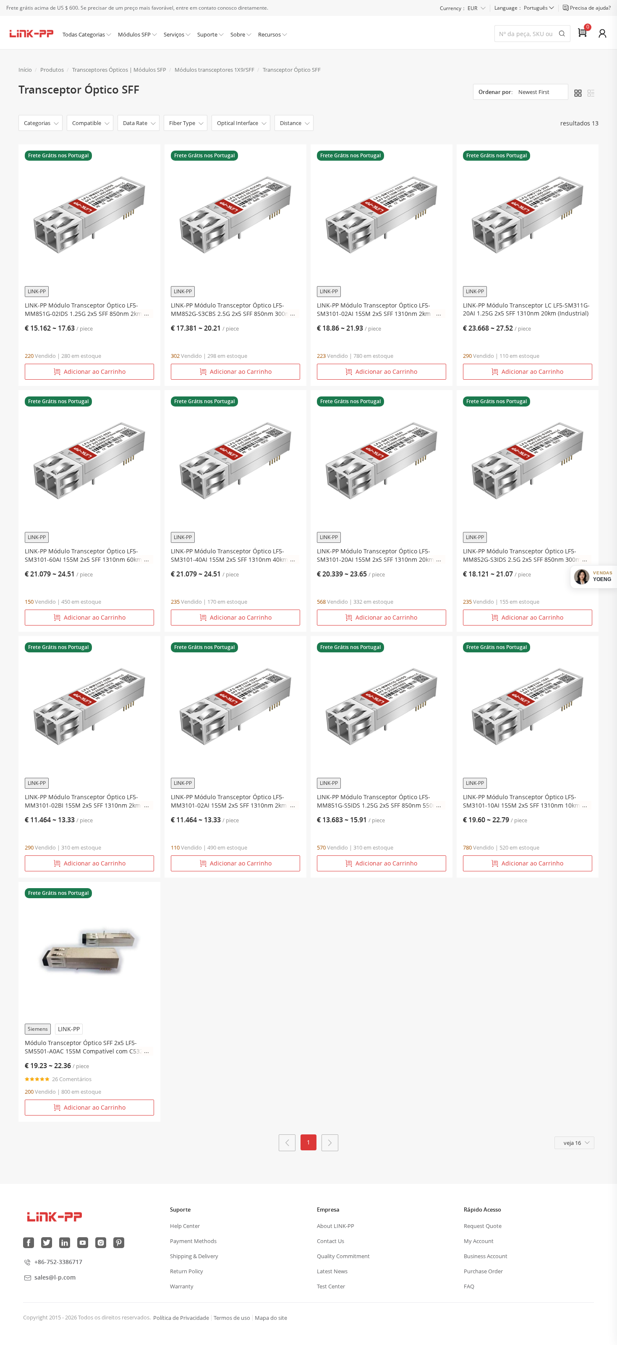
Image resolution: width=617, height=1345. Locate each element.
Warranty (181, 1286)
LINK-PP (37, 291)
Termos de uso (232, 1318)
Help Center (185, 1226)
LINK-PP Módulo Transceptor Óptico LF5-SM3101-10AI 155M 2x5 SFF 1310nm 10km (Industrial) (521, 801)
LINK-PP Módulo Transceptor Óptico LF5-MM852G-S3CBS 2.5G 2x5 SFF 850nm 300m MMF (230, 309)
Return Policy (186, 1271)
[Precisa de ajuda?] (566, 8)
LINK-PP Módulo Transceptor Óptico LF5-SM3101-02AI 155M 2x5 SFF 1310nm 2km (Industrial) (374, 309)
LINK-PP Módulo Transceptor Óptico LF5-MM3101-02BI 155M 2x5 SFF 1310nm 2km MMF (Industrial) (83, 801)
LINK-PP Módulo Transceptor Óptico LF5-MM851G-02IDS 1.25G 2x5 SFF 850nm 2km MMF (83, 309)
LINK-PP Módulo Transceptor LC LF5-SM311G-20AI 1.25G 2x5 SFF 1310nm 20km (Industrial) (526, 309)
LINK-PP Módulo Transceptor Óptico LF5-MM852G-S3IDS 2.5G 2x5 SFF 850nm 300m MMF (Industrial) (522, 555)
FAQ (469, 1286)
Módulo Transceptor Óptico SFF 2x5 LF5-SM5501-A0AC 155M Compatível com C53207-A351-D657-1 (88, 1047)
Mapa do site (271, 1318)
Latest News (332, 1271)
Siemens (38, 1028)
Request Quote (483, 1226)
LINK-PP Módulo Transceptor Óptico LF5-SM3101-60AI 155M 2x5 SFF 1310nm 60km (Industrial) (83, 555)
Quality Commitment (343, 1256)
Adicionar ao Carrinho (94, 371)
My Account (479, 1241)
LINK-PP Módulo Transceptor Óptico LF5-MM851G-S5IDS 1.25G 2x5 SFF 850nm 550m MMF (377, 801)
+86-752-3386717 (58, 1262)
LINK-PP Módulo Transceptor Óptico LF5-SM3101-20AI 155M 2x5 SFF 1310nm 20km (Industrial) (375, 555)
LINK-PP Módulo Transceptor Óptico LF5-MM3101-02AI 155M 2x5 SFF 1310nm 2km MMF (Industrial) (229, 801)
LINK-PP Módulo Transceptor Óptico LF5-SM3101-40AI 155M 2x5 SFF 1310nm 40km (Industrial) (229, 555)
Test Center (331, 1286)
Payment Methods (193, 1241)
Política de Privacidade (181, 1318)
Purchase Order (483, 1271)
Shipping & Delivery (194, 1256)
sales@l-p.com (55, 1277)
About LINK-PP (335, 1226)
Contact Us (330, 1241)
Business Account (485, 1256)
